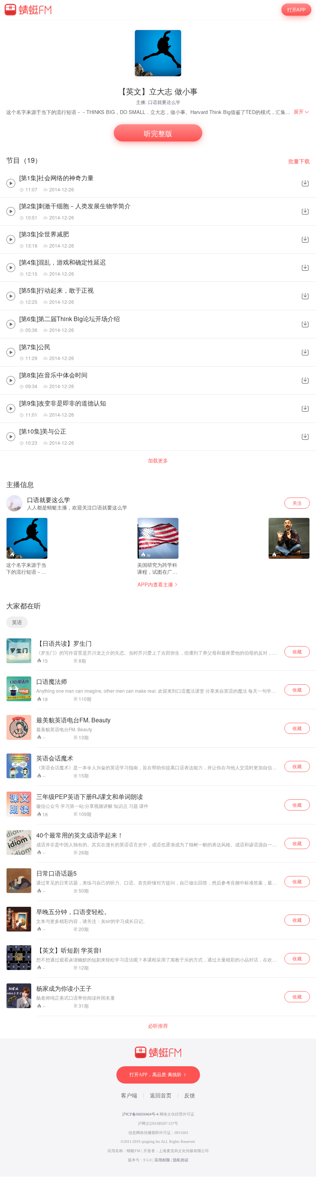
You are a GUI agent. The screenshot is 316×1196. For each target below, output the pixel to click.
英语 (17, 622)
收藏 (297, 651)
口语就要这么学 (164, 102)
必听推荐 (158, 1025)
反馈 (189, 1096)
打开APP (296, 9)
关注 (297, 502)
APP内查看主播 (155, 584)
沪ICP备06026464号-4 (140, 1114)
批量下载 (299, 161)
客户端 (129, 1096)
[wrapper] (158, 598)
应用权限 (162, 1160)
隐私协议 (180, 1160)
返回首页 (160, 1096)
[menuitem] (302, 111)
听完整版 (158, 133)
